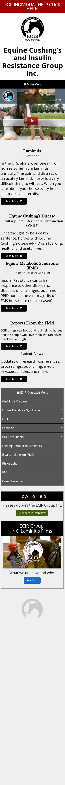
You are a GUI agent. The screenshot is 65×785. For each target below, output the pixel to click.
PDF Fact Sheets (13, 437)
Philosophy (9, 463)
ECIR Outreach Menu (34, 392)
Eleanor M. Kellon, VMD (18, 455)
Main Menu (34, 84)
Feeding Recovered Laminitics (22, 446)
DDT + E (7, 419)
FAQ (5, 472)
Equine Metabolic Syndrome (21, 410)
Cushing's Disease (14, 401)
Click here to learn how (32, 513)
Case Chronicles (13, 481)
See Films (32, 580)
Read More (12, 201)
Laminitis (8, 428)
